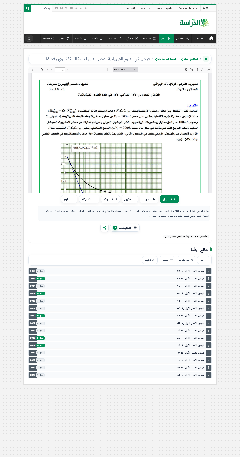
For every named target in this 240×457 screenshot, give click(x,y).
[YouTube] (71, 8)
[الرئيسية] (211, 38)
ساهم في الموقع (165, 8)
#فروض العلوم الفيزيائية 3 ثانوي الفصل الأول (186, 236)
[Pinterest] (81, 8)
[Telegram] (56, 8)
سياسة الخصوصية (188, 8)
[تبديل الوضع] (29, 38)
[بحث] (27, 8)
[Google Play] (85, 8)
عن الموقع (146, 8)
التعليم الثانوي (189, 58)
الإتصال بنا (130, 8)
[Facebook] (61, 8)
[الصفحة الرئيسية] (206, 59)
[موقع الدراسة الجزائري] (194, 22)
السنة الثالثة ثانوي (165, 58)
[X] (66, 8)
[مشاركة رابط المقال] (104, 228)
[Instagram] (76, 8)
